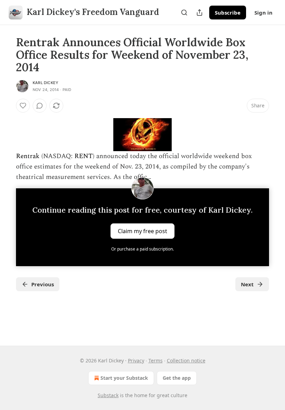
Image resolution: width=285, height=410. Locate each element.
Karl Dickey (45, 82)
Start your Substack (124, 378)
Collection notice (186, 360)
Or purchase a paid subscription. (142, 249)
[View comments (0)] (40, 106)
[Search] (184, 12)
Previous (42, 284)
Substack (108, 395)
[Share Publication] (199, 12)
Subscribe (228, 12)
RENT (83, 156)
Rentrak (28, 156)
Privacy (136, 360)
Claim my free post (142, 231)
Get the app (177, 378)
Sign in (263, 12)
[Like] (23, 106)
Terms (155, 360)
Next (247, 284)
